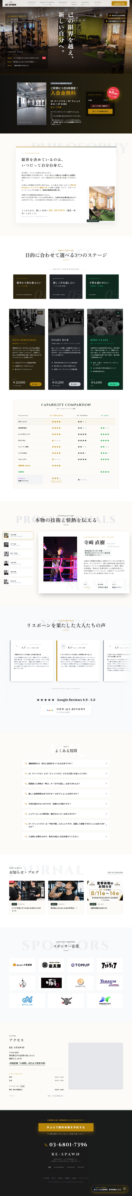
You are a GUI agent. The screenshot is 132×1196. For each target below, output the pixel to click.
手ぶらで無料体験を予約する (66, 1127)
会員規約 (74, 1178)
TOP (49, 1167)
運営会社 (60, 1178)
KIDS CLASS (81, 1167)
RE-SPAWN (66, 1154)
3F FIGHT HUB (71, 1167)
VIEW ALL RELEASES (115, 872)
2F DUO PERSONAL (59, 1167)
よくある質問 (45, 1178)
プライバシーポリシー (84, 1178)
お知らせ (53, 1178)
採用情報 (67, 1178)
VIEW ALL (41, 52)
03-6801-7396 (68, 1144)
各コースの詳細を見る (100, 111)
